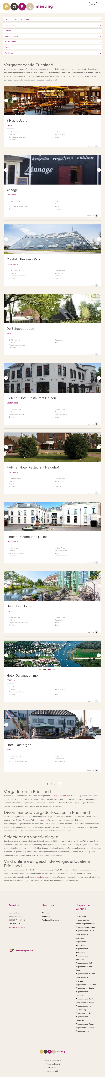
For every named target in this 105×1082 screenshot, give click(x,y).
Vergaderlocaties (82, 1031)
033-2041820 (14, 924)
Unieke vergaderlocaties (85, 924)
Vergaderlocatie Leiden (85, 1002)
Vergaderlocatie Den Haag (84, 968)
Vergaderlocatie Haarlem (85, 999)
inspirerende (45, 877)
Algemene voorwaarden (52, 1060)
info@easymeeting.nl (17, 927)
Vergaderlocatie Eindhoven (82, 979)
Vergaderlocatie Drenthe (85, 974)
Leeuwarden (41, 820)
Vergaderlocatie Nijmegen (86, 1013)
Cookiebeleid (52, 1071)
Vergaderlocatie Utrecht (85, 1024)
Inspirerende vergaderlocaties (82, 918)
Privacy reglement (52, 1064)
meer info (91, 146)
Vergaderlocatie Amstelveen (82, 943)
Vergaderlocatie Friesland (86, 984)
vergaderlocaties (59, 796)
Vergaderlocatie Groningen (82, 993)
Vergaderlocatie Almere (85, 931)
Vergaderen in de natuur (85, 927)
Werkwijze (46, 916)
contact (65, 881)
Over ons (46, 913)
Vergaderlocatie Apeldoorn (82, 958)
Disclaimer (52, 1068)
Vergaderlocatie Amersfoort (82, 936)
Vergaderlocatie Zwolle (85, 1027)
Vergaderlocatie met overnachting (83, 1008)
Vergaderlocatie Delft (84, 963)
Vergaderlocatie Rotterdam (82, 1018)
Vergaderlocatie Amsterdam (82, 950)
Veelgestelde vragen (50, 920)
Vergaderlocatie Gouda (85, 988)
